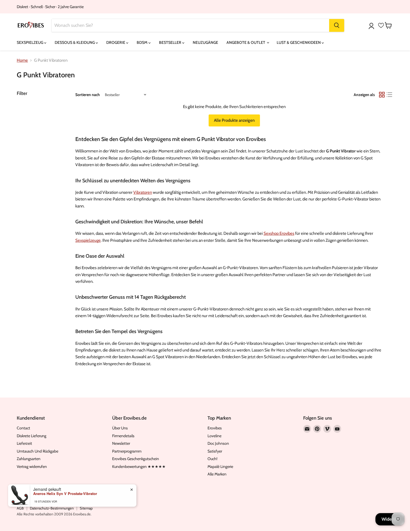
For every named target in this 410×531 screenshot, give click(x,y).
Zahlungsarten (28, 458)
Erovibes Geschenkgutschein (135, 458)
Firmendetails (123, 435)
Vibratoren (142, 192)
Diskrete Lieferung (31, 435)
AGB (20, 508)
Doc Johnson (218, 443)
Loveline (214, 435)
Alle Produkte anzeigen (234, 120)
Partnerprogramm (126, 451)
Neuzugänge (205, 42)
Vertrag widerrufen (32, 466)
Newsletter (121, 443)
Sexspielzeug (30, 42)
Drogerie (116, 42)
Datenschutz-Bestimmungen (52, 508)
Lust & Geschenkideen (299, 42)
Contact (23, 427)
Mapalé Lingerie (220, 466)
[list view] (390, 95)
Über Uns (120, 427)
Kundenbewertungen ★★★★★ (139, 466)
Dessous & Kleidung (75, 42)
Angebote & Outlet (246, 42)
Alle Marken (217, 474)
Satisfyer (215, 451)
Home (22, 60)
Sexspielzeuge (88, 240)
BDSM (142, 42)
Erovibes (215, 427)
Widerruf (390, 519)
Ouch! (212, 458)
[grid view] (382, 95)
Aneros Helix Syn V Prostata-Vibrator (65, 493)
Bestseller (170, 42)
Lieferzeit (24, 443)
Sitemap (86, 508)
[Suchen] (336, 25)
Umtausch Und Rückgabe (37, 451)
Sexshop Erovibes (279, 233)
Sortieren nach (87, 94)
